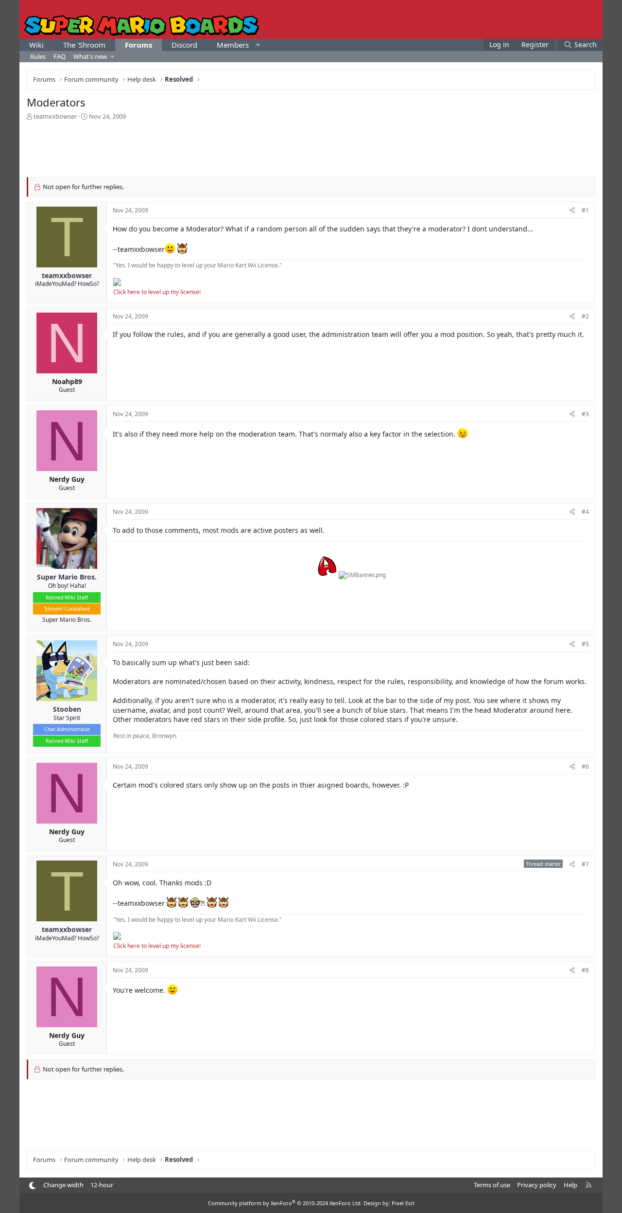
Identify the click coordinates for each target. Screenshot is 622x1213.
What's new (90, 56)
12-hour (101, 1184)
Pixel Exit (403, 1203)
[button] (257, 45)
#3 (585, 414)
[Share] (572, 210)
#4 (585, 512)
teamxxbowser (55, 116)
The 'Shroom (84, 45)
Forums (138, 45)
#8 (585, 970)
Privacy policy (536, 1184)
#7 (585, 864)
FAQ (59, 56)
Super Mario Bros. (66, 619)
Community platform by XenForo (285, 1203)
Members (233, 45)
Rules (38, 56)
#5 (585, 644)
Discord (184, 45)
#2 (585, 316)
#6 (585, 766)
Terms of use (492, 1184)
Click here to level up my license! (157, 292)
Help (570, 1184)
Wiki (36, 45)
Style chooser (32, 1185)
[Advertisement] (311, 148)
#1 (585, 210)
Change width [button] (63, 1184)
